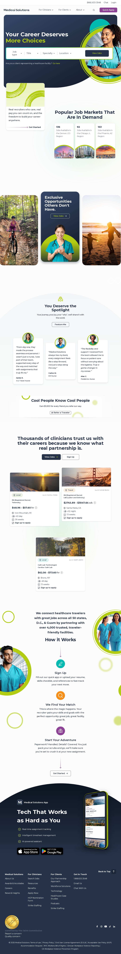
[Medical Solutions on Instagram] (101, 926)
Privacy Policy (48, 943)
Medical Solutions (14, 874)
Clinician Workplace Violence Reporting (83, 946)
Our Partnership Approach (58, 880)
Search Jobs (33, 878)
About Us (9, 878)
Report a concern (13, 933)
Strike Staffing (34, 905)
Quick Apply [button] (108, 10)
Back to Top (104, 871)
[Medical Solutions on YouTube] (106, 926)
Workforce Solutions (60, 886)
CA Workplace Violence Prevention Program (60, 949)
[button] (94, 10)
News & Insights (12, 893)
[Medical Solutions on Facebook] (97, 926)
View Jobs (97, 53)
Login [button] (113, 2)
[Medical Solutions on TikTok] (110, 926)
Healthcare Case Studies (58, 897)
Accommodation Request (31, 946)
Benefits (32, 888)
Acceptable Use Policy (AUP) (100, 943)
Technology (56, 891)
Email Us (78, 883)
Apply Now (33, 893)
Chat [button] (106, 2)
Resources (33, 883)
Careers (8, 888)
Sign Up (70, 457)
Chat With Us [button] (80, 888)
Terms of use (35, 943)
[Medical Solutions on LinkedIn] (114, 926)
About (79, 10)
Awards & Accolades (14, 883)
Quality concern (12, 936)
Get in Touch (80, 874)
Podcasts (55, 903)
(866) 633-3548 (94, 2)
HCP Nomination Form (36, 899)
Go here (56, 63)
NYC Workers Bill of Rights (55, 946)
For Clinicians (45, 10)
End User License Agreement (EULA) (70, 943)
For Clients (63, 10)
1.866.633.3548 (80, 878)
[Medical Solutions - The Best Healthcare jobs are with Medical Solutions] (16, 10)
